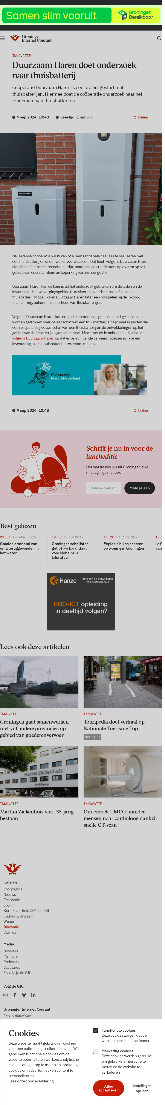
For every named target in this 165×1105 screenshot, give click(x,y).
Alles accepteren (109, 1088)
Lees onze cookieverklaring (31, 1081)
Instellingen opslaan (142, 1088)
